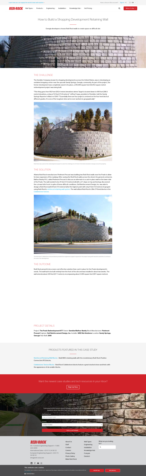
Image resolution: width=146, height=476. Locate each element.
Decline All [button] (112, 470)
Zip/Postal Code (46, 414)
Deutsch (87, 456)
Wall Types (87, 442)
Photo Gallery (70, 456)
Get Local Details (72, 430)
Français (87, 453)
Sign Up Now (73, 387)
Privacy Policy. (27, 472)
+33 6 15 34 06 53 (50, 450)
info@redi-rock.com (37, 458)
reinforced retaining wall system (58, 189)
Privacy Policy (70, 453)
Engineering (88, 444)
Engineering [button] (50, 8)
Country (44, 422)
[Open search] (119, 8)
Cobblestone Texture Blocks (44, 365)
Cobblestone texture (41, 192)
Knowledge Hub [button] (75, 8)
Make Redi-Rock (71, 459)
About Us (68, 442)
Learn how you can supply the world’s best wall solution (26, 2)
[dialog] (73, 470)
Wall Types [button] (29, 8)
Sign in (122, 2)
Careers (68, 450)
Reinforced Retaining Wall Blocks (45, 358)
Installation (88, 447)
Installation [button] (62, 8)
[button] (55, 474)
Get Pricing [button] (88, 8)
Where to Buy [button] (130, 8)
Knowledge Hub (89, 450)
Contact (68, 447)
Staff (67, 444)
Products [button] (39, 8)
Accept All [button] (97, 470)
